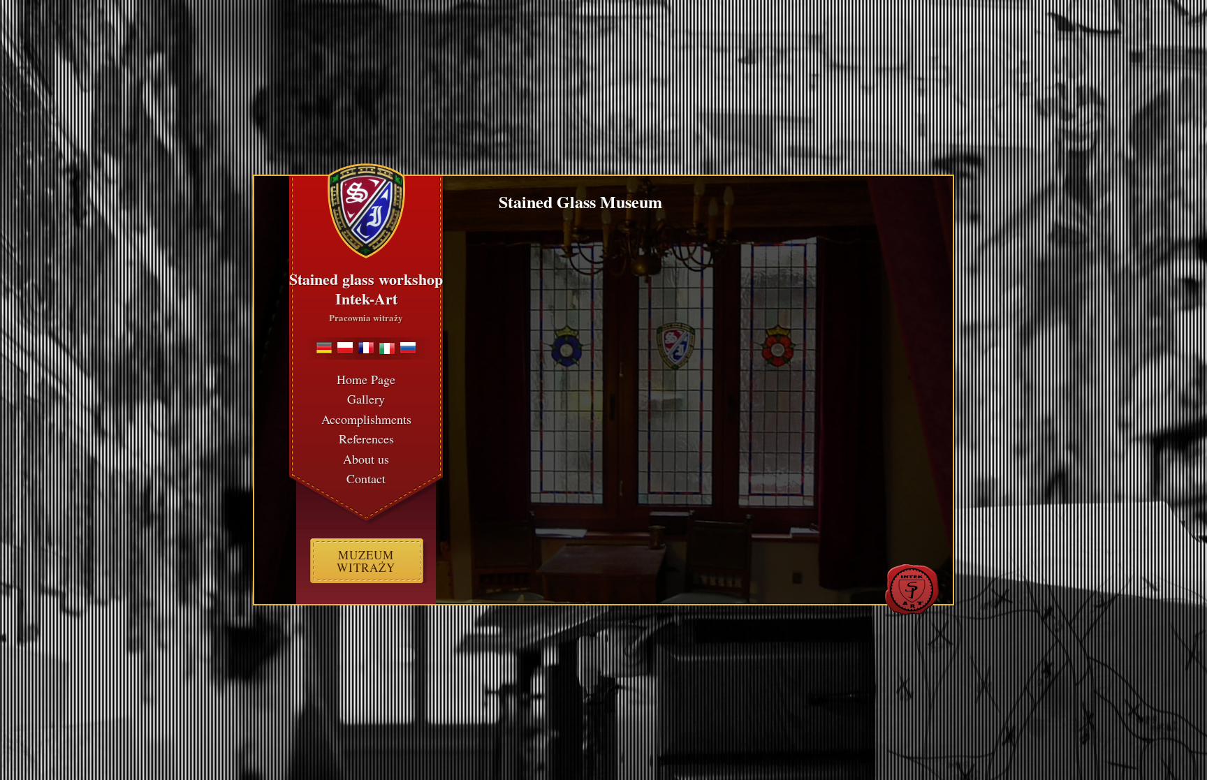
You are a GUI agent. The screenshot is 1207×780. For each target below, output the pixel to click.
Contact (366, 478)
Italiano (387, 348)
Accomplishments (366, 419)
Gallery (366, 398)
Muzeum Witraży (366, 561)
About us (366, 458)
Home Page (366, 379)
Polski (345, 348)
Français (366, 348)
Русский (408, 348)
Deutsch (324, 348)
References (366, 438)
